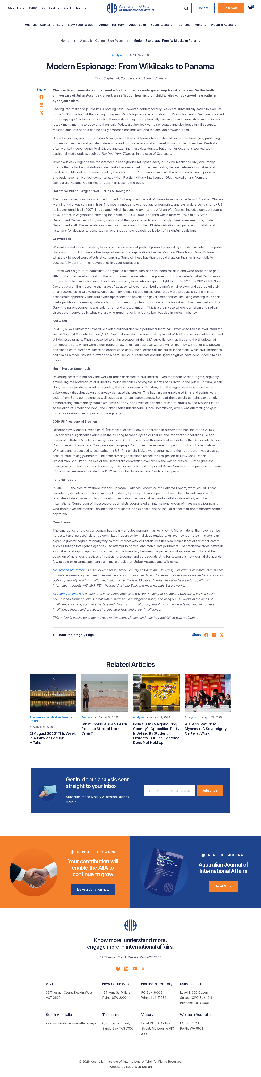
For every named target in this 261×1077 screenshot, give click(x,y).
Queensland (137, 25)
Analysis (117, 55)
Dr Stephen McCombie (69, 570)
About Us (14, 8)
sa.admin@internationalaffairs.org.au (72, 1023)
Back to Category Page (76, 635)
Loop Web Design (139, 1067)
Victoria (200, 25)
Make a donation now (93, 889)
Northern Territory (111, 25)
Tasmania (183, 25)
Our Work (49, 8)
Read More (223, 886)
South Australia (161, 25)
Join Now (230, 8)
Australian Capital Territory (44, 25)
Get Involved (73, 8)
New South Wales (80, 25)
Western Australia (223, 25)
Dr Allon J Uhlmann (67, 594)
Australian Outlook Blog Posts (101, 40)
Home (33, 8)
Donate (203, 8)
